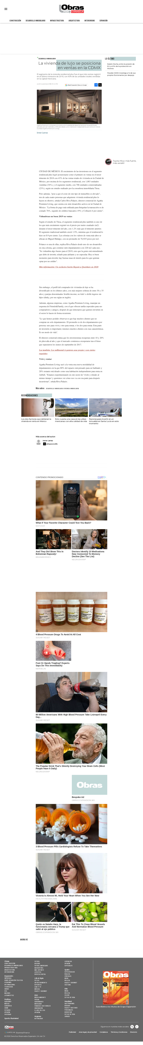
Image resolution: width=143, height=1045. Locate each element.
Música (37, 989)
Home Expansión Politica (13, 980)
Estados (7, 1010)
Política (7, 999)
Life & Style (39, 978)
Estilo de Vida (70, 1014)
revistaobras (132, 1026)
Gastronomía (69, 1003)
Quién (67, 970)
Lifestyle (38, 972)
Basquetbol (39, 968)
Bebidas (67, 1006)
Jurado (67, 1016)
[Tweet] (100, 85)
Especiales (69, 966)
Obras (6, 961)
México (6, 1004)
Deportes (38, 985)
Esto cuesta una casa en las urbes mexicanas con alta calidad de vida (71, 420)
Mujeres (7, 993)
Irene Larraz (48, 440)
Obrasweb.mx (137, 1026)
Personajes (69, 1010)
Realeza (67, 974)
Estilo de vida (70, 997)
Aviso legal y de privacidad (88, 1032)
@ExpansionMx (52, 444)
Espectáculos (70, 972)
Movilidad (38, 1004)
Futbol (37, 961)
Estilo (37, 980)
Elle (66, 989)
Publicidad (72, 1032)
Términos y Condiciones (119, 1032)
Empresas (8, 978)
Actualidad (39, 1018)
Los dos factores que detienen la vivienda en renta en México (36, 420)
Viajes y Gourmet (41, 991)
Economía (7, 982)
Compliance (104, 1032)
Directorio (133, 1032)
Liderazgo (68, 961)
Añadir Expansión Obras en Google (77, 85)
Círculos (68, 976)
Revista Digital (40, 974)
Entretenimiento (41, 983)
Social (37, 999)
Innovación (39, 1008)
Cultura (68, 985)
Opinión (7, 1012)
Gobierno (7, 1001)
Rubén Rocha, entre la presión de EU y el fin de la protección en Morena (121, 66)
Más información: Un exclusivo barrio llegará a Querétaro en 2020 (68, 266)
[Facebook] (96, 85)
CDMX (6, 1008)
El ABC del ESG (40, 1010)
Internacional (9, 985)
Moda (66, 978)
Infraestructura (57, 20)
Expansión (104, 20)
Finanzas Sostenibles (43, 1006)
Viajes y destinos (71, 1008)
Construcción (15, 20)
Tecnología (8, 987)
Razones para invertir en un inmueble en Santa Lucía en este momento (104, 421)
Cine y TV (38, 987)
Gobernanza (39, 1002)
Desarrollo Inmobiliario (35, 20)
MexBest (68, 1001)
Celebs (67, 995)
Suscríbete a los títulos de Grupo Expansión (116, 1007)
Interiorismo (89, 20)
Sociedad (7, 1014)
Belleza (67, 980)
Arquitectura (74, 20)
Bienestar (68, 1012)
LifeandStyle (9, 995)
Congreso (8, 1006)
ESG (5, 991)
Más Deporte (39, 970)
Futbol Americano (41, 966)
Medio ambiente (40, 997)
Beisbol (37, 963)
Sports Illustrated (11, 1018)
